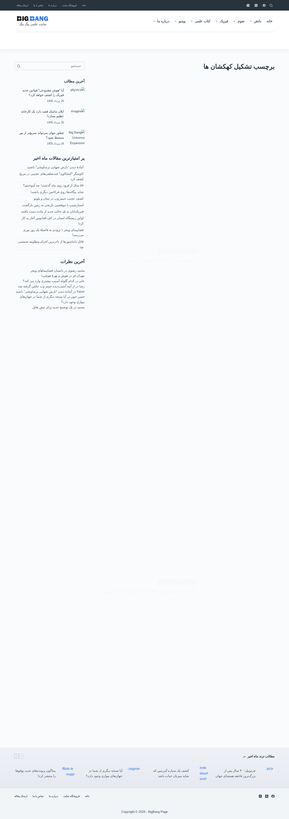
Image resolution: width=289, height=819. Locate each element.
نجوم (241, 21)
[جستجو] (271, 5)
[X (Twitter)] (256, 5)
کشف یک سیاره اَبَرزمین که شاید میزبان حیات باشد (171, 773)
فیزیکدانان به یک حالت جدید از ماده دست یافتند (52, 211)
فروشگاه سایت (69, 5)
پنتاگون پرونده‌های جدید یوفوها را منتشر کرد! (35, 773)
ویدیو (182, 21)
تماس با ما (38, 5)
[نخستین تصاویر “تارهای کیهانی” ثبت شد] (238, 260)
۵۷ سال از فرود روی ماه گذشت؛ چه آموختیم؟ (53, 185)
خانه (84, 5)
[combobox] (53, 66)
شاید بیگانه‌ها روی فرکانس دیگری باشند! (57, 192)
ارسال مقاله (22, 5)
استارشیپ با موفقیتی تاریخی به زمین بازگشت (53, 205)
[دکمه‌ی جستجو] (18, 66)
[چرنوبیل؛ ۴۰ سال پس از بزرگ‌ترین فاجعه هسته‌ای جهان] (267, 773)
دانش (257, 21)
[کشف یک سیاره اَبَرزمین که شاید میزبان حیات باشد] (200, 773)
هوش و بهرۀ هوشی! (54, 275)
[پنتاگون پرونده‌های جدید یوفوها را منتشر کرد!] (67, 773)
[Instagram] (248, 5)
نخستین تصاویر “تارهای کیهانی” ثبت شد (160, 260)
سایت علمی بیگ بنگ (33, 24)
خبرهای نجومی (187, 251)
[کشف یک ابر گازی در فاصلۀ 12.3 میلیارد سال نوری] (238, 590)
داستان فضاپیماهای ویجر (46, 270)
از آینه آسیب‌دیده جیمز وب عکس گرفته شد (46, 286)
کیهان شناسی (167, 251)
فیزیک (224, 21)
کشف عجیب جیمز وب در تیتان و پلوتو (59, 198)
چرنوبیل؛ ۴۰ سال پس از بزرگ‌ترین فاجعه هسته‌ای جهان (236, 773)
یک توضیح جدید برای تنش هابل (52, 307)
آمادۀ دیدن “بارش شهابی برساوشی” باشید (55, 167)
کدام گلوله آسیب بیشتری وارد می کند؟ (48, 281)
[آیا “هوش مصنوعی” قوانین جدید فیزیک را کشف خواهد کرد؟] (76, 95)
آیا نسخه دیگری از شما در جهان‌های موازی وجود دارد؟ (104, 773)
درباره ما (52, 5)
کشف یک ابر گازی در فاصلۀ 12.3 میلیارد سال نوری (150, 591)
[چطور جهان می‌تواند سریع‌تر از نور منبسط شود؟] (76, 138)
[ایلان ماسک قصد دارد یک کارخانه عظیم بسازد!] (76, 117)
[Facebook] (264, 5)
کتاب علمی (203, 21)
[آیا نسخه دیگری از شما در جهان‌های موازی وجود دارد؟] (134, 773)
